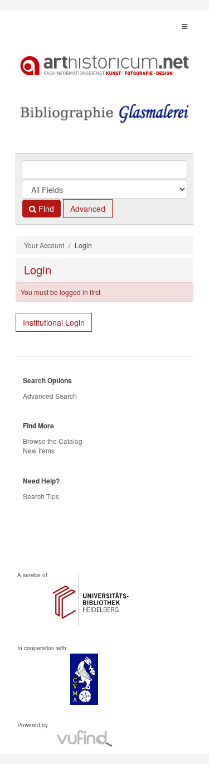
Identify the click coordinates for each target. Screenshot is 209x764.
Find (45, 208)
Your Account (44, 245)
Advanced (87, 208)
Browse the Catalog (52, 441)
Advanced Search (50, 395)
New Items (39, 450)
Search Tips (41, 496)
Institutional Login (54, 322)
